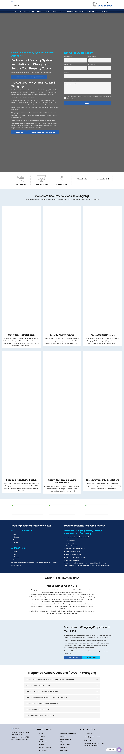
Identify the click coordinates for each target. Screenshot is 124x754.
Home (41, 733)
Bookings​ (42, 736)
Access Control (44, 750)
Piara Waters (88, 740)
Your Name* (68, 57)
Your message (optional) (72, 80)
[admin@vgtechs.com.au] (82, 737)
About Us (42, 739)
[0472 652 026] (82, 734)
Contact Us (64, 750)
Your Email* (92, 57)
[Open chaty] (119, 749)
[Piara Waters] (82, 740)
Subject (66, 72)
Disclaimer (63, 747)
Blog (61, 742)
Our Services (43, 742)
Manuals (63, 736)
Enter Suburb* (93, 64)
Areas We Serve (65, 739)
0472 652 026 (105, 5)
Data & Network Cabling (68, 733)
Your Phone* (68, 64)
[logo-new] (15, 4)
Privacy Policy (65, 745)
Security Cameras (45, 747)
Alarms (41, 745)
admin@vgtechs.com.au (92, 737)
